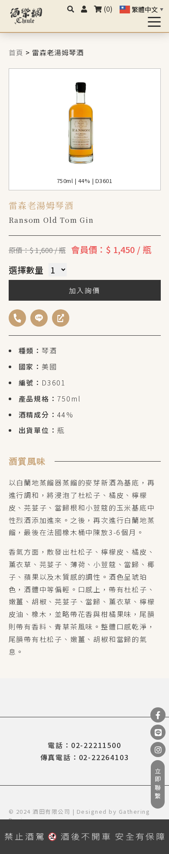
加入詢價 (84, 290)
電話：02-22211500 (84, 745)
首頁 (16, 52)
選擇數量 (26, 269)
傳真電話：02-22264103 (84, 757)
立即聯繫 (157, 784)
